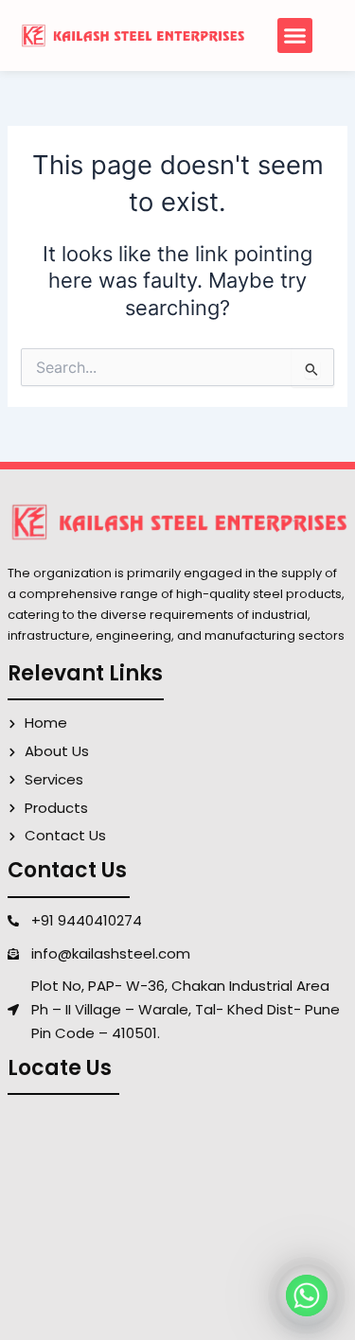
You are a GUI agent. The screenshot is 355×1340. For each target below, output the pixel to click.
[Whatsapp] (307, 1295)
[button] (295, 36)
